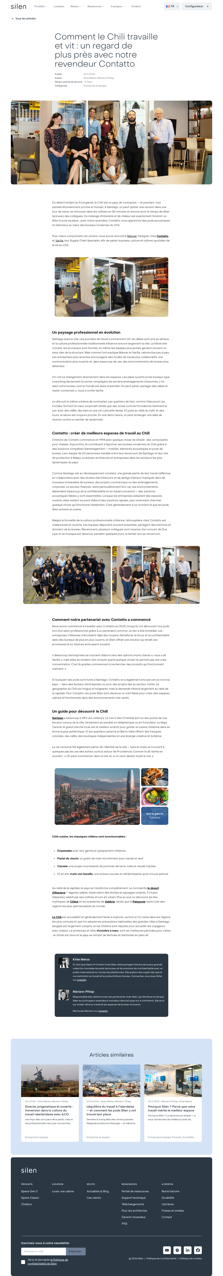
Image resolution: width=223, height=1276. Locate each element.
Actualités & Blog (98, 1191)
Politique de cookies (191, 1258)
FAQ (124, 1223)
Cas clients (94, 1198)
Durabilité (168, 1198)
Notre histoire (170, 1191)
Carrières (168, 1204)
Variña (59, 240)
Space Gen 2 (29, 1191)
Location (59, 6)
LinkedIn (81, 979)
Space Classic (30, 1198)
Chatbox (26, 1204)
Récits (74, 6)
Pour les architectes (134, 1210)
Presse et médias (173, 1210)
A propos (116, 6)
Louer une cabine (63, 1191)
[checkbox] (23, 1262)
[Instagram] (177, 1250)
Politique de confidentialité (161, 1258)
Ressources (94, 6)
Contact (136, 6)
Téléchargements (133, 1204)
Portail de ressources (135, 1191)
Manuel (132, 236)
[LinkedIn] (188, 1250)
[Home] (18, 6)
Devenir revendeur (134, 1217)
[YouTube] (167, 1250)
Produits (39, 6)
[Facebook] (198, 1250)
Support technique (134, 1198)
